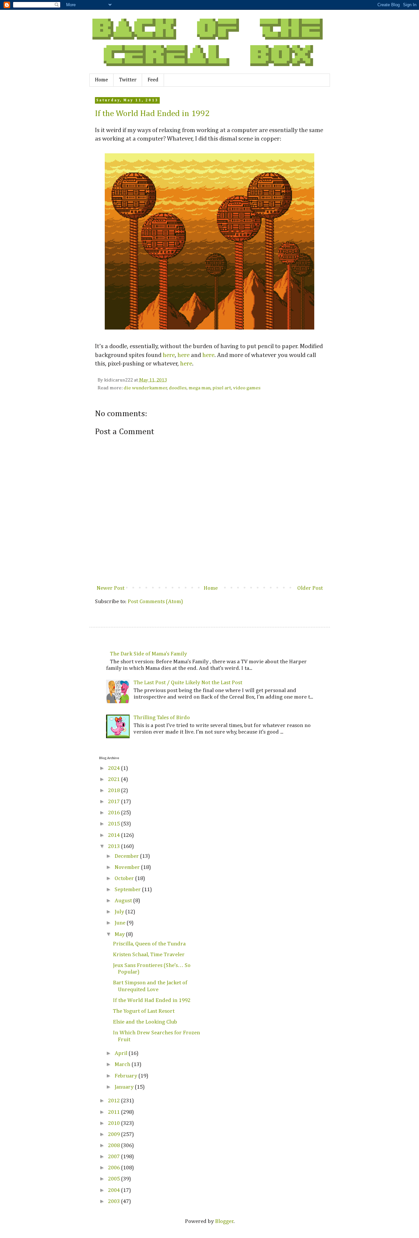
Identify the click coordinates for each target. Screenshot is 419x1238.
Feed (153, 80)
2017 (114, 802)
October (125, 878)
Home (101, 80)
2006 (114, 1168)
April (122, 1053)
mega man (199, 387)
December (127, 856)
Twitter (128, 80)
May (120, 934)
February (126, 1076)
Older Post (310, 588)
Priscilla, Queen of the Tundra (149, 944)
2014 (114, 835)
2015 (114, 824)
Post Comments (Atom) (155, 601)
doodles (178, 387)
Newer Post (110, 588)
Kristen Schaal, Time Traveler (149, 955)
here (169, 355)
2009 (114, 1134)
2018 (114, 790)
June (121, 923)
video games (247, 387)
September (128, 889)
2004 (114, 1190)
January (125, 1087)
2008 (114, 1145)
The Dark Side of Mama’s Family (148, 654)
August (124, 901)
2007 (114, 1157)
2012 (114, 1101)
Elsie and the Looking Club (145, 1022)
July (120, 912)
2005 (114, 1179)
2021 (114, 779)
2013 (114, 846)
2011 (114, 1112)
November (128, 867)
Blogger (224, 1221)
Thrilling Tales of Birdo (162, 718)
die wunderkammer (145, 387)
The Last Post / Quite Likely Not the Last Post (188, 683)
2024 (114, 768)
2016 (114, 813)
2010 (114, 1123)
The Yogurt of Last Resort (143, 1011)
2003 (114, 1201)
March (123, 1064)
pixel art (221, 387)
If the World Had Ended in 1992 (152, 114)
